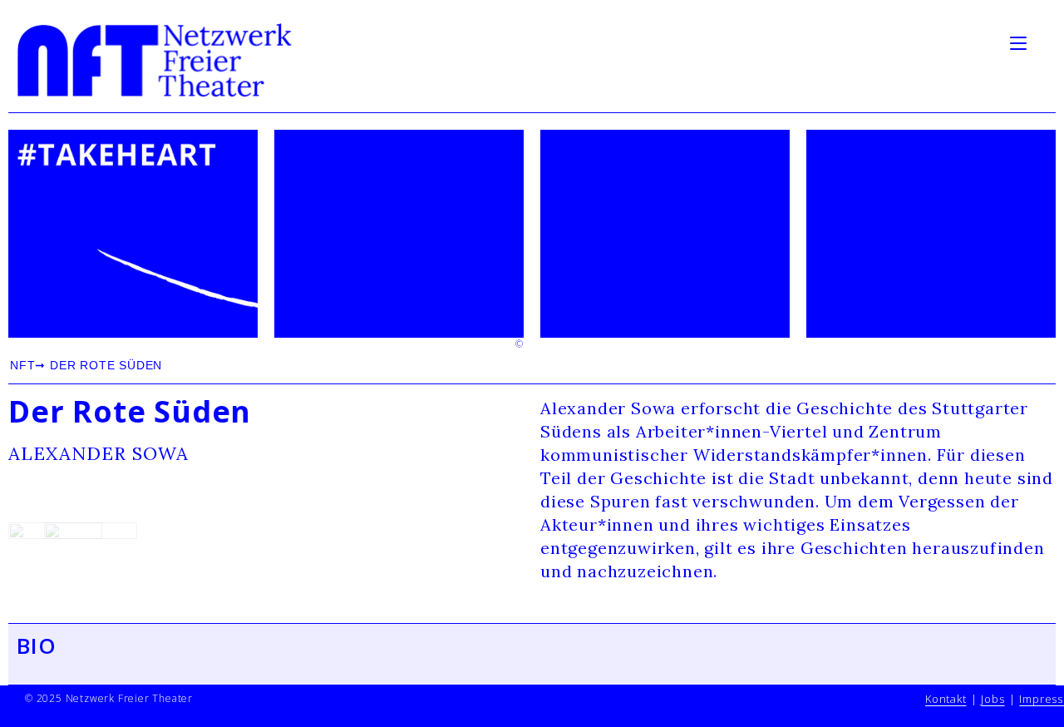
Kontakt (946, 698)
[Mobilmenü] (1021, 42)
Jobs (992, 698)
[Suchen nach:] (1043, 42)
